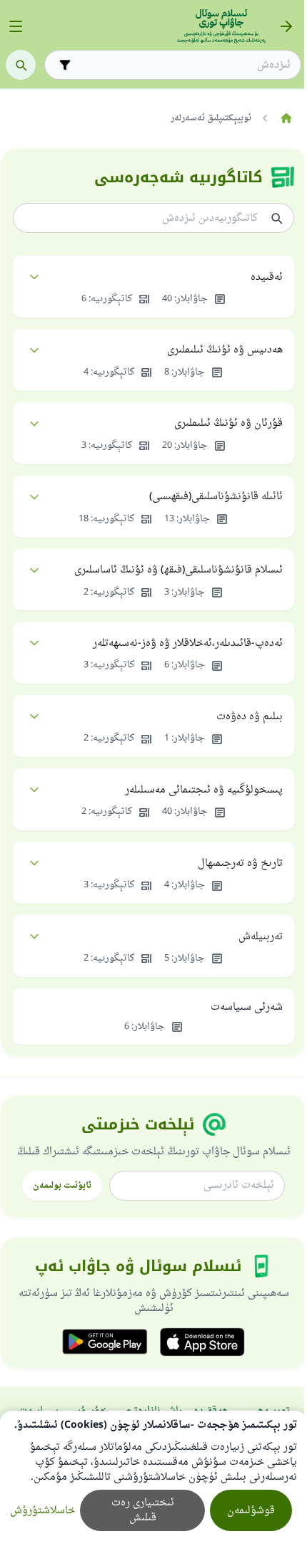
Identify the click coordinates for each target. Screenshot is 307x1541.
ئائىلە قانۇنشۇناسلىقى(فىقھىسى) (216, 496)
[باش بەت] (286, 118)
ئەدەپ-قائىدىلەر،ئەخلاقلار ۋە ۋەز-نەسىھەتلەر (188, 643)
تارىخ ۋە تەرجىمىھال (240, 863)
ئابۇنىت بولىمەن (62, 1185)
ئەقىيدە (267, 277)
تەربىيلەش (260, 936)
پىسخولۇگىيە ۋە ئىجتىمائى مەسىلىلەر (204, 790)
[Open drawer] (16, 26)
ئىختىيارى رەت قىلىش (142, 1510)
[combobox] (183, 65)
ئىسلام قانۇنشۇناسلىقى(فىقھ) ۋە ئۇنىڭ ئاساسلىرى (178, 570)
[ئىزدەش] (21, 65)
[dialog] (153, 1476)
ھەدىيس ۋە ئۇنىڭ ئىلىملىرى (225, 350)
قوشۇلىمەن (251, 1510)
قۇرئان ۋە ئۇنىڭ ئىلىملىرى (228, 423)
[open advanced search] (65, 65)
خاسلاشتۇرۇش (42, 1510)
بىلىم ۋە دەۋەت (249, 716)
